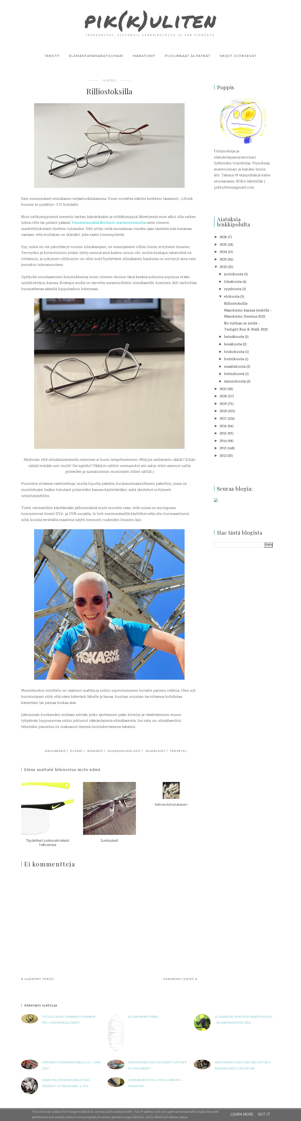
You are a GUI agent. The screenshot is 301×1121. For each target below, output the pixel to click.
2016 (223, 426)
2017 (223, 419)
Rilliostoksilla (235, 304)
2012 (223, 456)
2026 (223, 237)
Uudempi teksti (39, 979)
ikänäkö (95, 751)
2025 (223, 245)
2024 (223, 252)
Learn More (241, 1114)
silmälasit (155, 751)
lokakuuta (233, 282)
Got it (264, 1114)
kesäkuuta (233, 344)
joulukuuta (233, 274)
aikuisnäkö (55, 751)
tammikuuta (235, 381)
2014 (223, 441)
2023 (223, 259)
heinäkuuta (234, 337)
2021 (223, 389)
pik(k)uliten (150, 20)
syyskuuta (232, 289)
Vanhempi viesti (178, 979)
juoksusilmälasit (124, 751)
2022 (223, 267)
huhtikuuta (234, 359)
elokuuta (231, 297)
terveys (177, 751)
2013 (223, 448)
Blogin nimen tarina (143, 1017)
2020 (223, 396)
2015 (223, 433)
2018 (223, 411)
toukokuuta (234, 352)
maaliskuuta (235, 367)
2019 (223, 404)
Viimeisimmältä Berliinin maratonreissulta (108, 223)
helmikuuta (234, 374)
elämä (76, 751)
